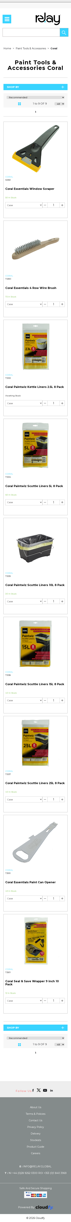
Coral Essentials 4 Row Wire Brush (30, 288)
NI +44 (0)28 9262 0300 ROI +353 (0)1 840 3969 (36, 1173)
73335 (8, 576)
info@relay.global (35, 1166)
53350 (8, 180)
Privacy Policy (35, 1127)
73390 (8, 279)
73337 (8, 774)
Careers (35, 1153)
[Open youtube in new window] (45, 1090)
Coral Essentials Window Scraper (29, 188)
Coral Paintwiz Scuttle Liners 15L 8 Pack (34, 684)
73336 (8, 675)
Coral (53, 48)
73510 (8, 873)
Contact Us (35, 1120)
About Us (35, 1107)
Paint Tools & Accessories (31, 48)
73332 (8, 378)
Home (7, 48)
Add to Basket (51, 212)
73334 (8, 477)
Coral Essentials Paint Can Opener (30, 882)
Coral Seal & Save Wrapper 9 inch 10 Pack (32, 983)
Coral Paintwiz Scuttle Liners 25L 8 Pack (35, 783)
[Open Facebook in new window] (33, 1090)
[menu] (7, 19)
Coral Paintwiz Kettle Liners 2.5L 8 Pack (34, 387)
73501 (8, 972)
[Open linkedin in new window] (52, 1090)
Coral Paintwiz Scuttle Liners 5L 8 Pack (34, 486)
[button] (64, 32)
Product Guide (35, 1146)
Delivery (35, 1133)
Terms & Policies (35, 1113)
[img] (38, 1090)
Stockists (35, 1140)
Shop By (13, 87)
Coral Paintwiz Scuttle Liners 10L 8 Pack (34, 585)
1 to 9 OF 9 (40, 103)
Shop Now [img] (19, 212)
